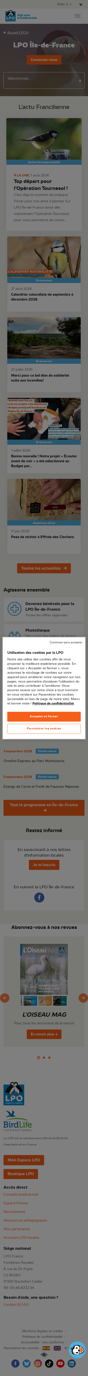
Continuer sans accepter (66, 642)
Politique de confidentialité (53, 703)
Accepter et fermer (44, 716)
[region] (44, 688)
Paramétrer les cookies (44, 728)
